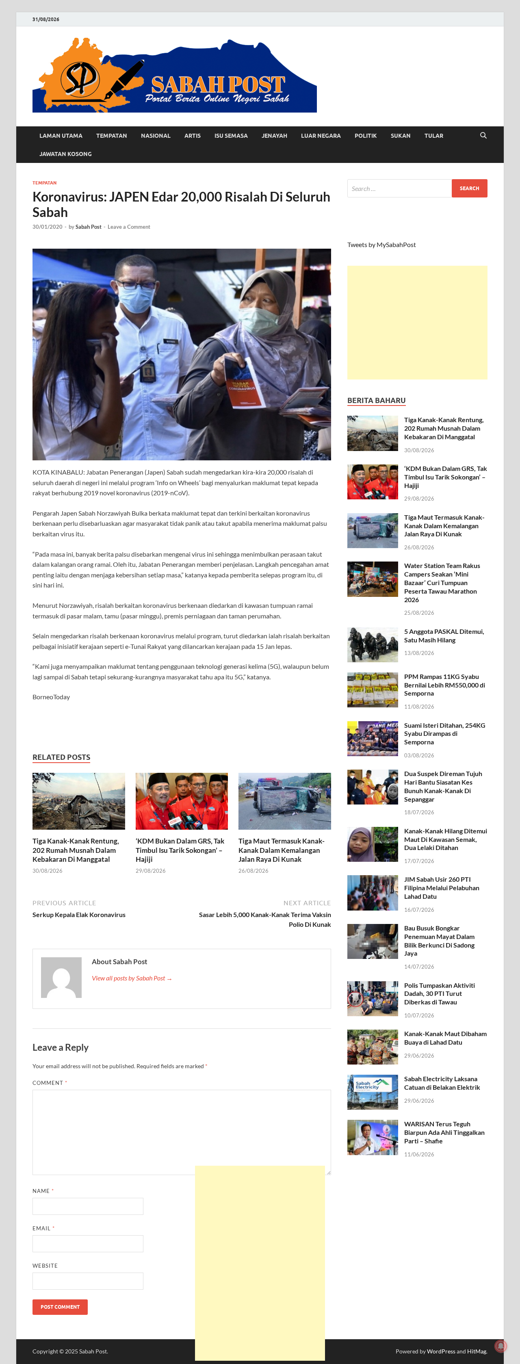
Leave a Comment (129, 226)
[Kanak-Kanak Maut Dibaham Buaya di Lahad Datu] (372, 1034)
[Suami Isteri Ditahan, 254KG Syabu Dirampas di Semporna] (372, 726)
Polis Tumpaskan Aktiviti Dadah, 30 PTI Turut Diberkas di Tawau (439, 993)
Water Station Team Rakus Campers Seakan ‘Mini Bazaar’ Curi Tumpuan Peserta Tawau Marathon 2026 (442, 582)
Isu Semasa (231, 135)
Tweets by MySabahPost (381, 244)
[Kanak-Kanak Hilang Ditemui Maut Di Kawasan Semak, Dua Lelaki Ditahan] (372, 831)
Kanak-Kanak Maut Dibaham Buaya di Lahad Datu (445, 1038)
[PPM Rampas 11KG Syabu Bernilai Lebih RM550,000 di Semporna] (372, 677)
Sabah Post (89, 226)
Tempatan (111, 135)
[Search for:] (417, 188)
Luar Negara (321, 135)
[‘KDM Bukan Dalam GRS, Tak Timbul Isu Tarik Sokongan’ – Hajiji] (182, 804)
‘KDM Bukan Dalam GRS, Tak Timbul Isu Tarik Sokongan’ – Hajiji (180, 850)
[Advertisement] (417, 322)
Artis (192, 135)
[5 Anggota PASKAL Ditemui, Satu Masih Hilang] (372, 632)
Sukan (401, 135)
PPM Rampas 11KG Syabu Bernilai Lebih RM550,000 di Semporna (444, 684)
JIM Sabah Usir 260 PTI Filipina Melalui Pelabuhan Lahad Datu (441, 887)
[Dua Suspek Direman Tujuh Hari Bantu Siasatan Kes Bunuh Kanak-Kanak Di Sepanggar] (372, 774)
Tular (434, 135)
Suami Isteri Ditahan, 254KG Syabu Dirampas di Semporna (444, 733)
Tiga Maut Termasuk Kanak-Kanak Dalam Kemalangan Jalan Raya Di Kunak (281, 850)
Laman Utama (60, 135)
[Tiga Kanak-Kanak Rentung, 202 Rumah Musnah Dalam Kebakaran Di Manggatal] (78, 804)
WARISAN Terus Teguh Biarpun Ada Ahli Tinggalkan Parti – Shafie (444, 1132)
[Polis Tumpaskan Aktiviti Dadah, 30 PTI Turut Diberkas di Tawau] (372, 986)
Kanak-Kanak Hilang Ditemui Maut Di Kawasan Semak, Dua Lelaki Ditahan (445, 839)
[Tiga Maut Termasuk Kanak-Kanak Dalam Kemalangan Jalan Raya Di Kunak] (284, 804)
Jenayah (274, 135)
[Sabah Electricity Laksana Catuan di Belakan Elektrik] (372, 1079)
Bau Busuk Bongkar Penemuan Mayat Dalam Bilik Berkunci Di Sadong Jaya (439, 940)
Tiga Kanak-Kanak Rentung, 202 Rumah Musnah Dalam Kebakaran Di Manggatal (75, 850)
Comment (49, 1083)
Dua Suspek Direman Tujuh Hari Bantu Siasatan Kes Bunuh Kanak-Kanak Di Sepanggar (443, 786)
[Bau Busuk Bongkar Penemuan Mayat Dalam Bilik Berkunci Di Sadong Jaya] (372, 928)
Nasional (156, 135)
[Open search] (483, 135)
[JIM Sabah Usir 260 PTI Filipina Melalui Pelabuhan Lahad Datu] (372, 880)
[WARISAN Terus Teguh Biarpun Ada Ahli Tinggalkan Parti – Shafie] (372, 1124)
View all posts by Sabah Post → (132, 978)
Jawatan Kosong (65, 154)
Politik (366, 135)
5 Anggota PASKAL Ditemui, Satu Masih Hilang (444, 635)
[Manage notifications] (500, 1346)
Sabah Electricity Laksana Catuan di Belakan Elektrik (442, 1083)
